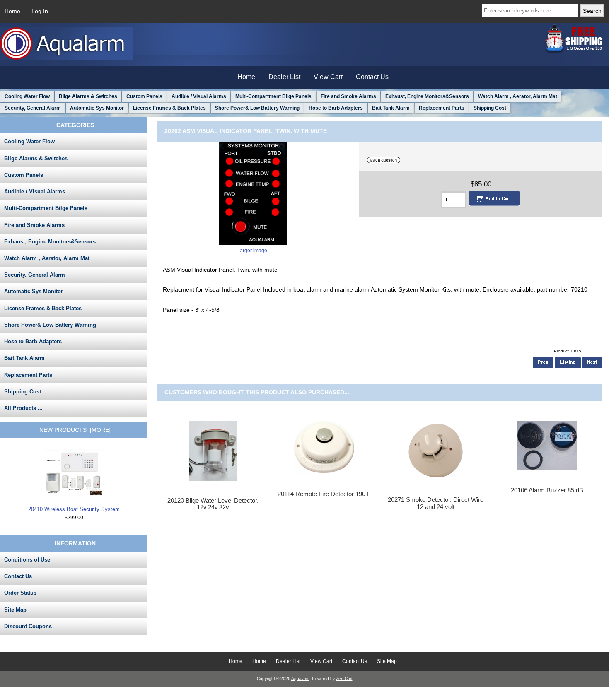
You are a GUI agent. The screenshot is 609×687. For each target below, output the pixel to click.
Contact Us (372, 76)
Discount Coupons (28, 626)
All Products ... (23, 408)
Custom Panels (144, 96)
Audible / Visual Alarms (199, 96)
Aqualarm (300, 678)
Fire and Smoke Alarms (348, 96)
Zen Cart (344, 678)
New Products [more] (75, 430)
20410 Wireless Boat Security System (74, 509)
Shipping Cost (490, 108)
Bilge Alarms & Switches (88, 96)
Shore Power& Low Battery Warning (257, 108)
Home (12, 11)
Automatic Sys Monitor (97, 108)
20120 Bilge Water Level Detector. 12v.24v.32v (213, 504)
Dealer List (284, 76)
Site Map (15, 610)
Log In (39, 11)
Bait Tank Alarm (391, 108)
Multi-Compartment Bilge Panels (273, 96)
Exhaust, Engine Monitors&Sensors (427, 96)
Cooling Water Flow (27, 96)
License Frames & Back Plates (169, 108)
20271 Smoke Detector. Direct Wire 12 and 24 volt (435, 503)
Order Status (20, 593)
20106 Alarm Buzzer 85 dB (547, 490)
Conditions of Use (27, 560)
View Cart (328, 76)
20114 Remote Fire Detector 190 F (324, 494)
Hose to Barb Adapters (336, 108)
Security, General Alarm (33, 108)
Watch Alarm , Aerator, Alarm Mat (517, 96)
